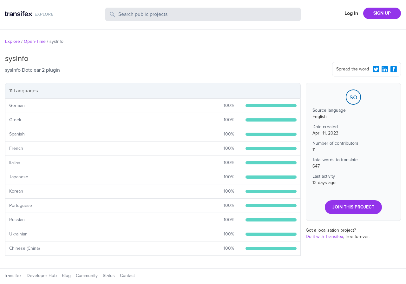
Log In (351, 13)
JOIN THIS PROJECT (353, 207)
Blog (66, 275)
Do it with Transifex (324, 236)
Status (109, 275)
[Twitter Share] (375, 69)
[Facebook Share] (393, 69)
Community (87, 275)
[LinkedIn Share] (384, 69)
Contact (127, 275)
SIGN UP (382, 13)
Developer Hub (42, 275)
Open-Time (35, 41)
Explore (12, 41)
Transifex (13, 275)
